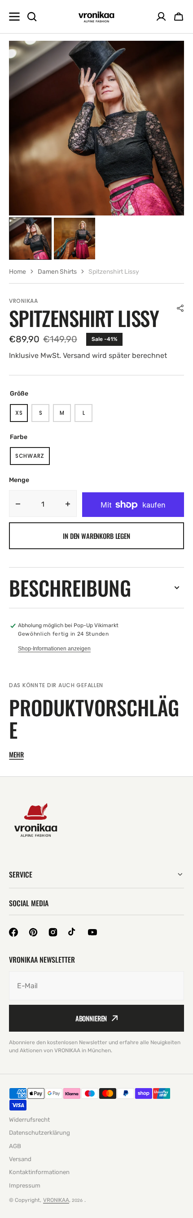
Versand (20, 1159)
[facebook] (13, 932)
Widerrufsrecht (29, 1119)
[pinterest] (33, 932)
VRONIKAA (56, 1200)
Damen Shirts (57, 271)
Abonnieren (91, 1018)
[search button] (31, 16)
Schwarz (32, 458)
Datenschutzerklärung (39, 1132)
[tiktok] (73, 932)
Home (17, 271)
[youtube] (92, 932)
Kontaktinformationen (39, 1172)
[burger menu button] (14, 16)
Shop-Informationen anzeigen (54, 649)
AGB (15, 1146)
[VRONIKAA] (96, 17)
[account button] (161, 16)
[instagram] (53, 932)
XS (21, 415)
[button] (180, 308)
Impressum (24, 1185)
